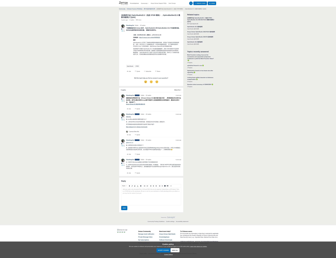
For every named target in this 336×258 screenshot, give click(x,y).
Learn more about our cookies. (198, 246)
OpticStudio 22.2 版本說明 (194, 42)
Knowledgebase (134, 3)
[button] (200, 3)
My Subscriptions (143, 240)
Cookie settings (170, 221)
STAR (137, 66)
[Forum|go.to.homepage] (123, 3)
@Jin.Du (128, 116)
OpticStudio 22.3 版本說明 (194, 26)
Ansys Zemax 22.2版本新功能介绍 (135, 104)
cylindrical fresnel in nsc (194, 65)
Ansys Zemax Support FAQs (158, 3)
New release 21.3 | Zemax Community (136, 127)
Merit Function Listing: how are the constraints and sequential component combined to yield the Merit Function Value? (200, 56)
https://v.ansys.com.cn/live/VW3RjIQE (149, 37)
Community (122, 9)
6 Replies (189, 81)
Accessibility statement (182, 221)
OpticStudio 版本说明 (193, 29)
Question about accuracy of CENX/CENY (199, 84)
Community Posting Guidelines (156, 221)
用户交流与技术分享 (149, 9)
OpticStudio (130, 66)
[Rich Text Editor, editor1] (151, 196)
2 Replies (189, 62)
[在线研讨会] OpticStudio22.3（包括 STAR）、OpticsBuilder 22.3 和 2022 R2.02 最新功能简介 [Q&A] (200, 19)
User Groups (172, 3)
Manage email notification (146, 234)
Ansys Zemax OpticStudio (167, 234)
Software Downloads (165, 240)
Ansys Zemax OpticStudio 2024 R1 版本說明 (200, 37)
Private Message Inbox (145, 237)
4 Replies (189, 86)
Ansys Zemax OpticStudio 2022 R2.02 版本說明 (201, 31)
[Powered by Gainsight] (168, 218)
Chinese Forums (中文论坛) (134, 9)
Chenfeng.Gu (130, 25)
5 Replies (189, 74)
